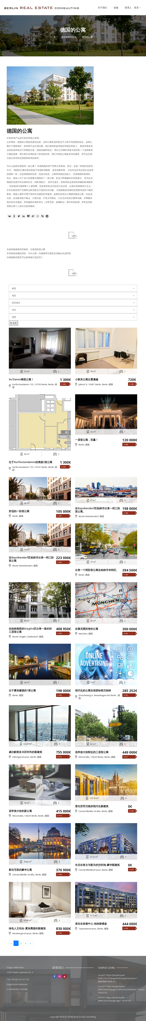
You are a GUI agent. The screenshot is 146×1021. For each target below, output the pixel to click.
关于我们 (102, 7)
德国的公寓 (87, 37)
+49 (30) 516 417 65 (19, 979)
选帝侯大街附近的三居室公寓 (92, 752)
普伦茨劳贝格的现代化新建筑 (92, 806)
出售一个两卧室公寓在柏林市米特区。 (97, 570)
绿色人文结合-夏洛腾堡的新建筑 (27, 928)
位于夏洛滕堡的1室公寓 (22, 690)
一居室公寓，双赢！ (86, 439)
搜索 (14, 322)
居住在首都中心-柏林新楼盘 (91, 923)
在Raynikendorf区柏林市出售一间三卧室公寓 (31, 559)
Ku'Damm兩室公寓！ (21, 379)
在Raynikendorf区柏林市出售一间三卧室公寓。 (97, 510)
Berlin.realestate (20, 984)
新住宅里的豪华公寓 (20, 869)
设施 (116, 7)
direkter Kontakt (20, 989)
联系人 (128, 7)
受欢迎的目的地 (68, 37)
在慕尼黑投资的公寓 (86, 628)
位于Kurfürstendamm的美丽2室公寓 (30, 462)
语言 (136, 7)
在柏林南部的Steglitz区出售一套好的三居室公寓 (30, 630)
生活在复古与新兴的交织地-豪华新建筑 (97, 864)
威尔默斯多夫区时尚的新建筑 (25, 752)
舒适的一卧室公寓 (19, 511)
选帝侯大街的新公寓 (20, 811)
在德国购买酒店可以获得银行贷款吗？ (25, 257)
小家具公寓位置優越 (86, 379)
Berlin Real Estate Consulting (82, 1016)
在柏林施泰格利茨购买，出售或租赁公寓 (26, 249)
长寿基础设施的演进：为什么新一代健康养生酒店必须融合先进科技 (39, 253)
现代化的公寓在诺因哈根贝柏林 (93, 690)
